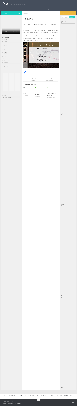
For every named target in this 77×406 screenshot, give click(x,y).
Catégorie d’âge (31, 395)
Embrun (4, 48)
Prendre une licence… (21, 398)
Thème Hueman (18, 403)
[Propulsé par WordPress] (11, 403)
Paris (24, 93)
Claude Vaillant (28, 21)
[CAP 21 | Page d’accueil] (6, 4)
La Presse (42, 9)
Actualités (9, 9)
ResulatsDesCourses (32, 398)
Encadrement (44, 395)
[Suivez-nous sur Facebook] (19, 13)
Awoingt (5, 64)
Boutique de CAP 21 (23, 9)
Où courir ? (30, 9)
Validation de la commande (59, 398)
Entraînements (49, 9)
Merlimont (5, 52)
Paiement (66, 395)
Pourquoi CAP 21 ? (11, 398)
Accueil (4, 9)
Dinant (4, 56)
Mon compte (59, 395)
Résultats (37, 9)
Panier (71, 395)
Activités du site (12, 395)
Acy (4, 43)
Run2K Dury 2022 (47, 398)
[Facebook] (25, 72)
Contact (55, 9)
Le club (14, 9)
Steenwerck (37, 94)
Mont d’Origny (6, 39)
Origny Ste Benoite (7, 60)
